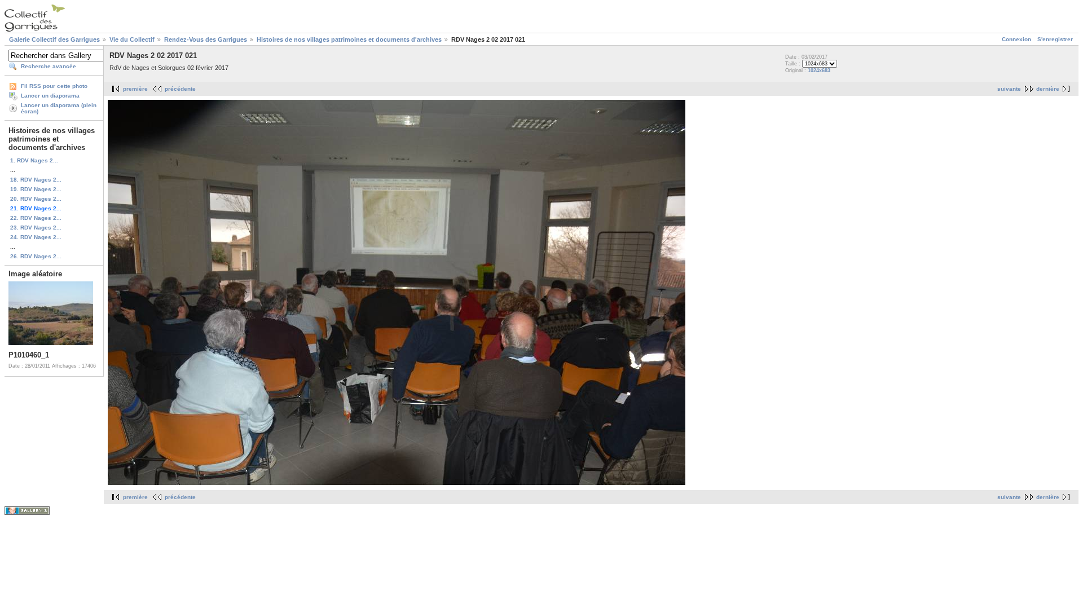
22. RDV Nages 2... (35, 218)
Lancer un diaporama (50, 95)
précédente (180, 89)
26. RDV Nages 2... (35, 256)
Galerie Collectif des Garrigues (54, 39)
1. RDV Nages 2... (34, 160)
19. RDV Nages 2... (35, 189)
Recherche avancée (48, 66)
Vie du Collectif (132, 39)
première (135, 89)
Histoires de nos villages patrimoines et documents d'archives (349, 39)
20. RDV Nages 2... (35, 199)
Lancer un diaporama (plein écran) (58, 108)
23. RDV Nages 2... (35, 227)
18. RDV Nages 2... (35, 179)
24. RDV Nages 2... (35, 237)
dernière (1047, 89)
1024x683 (819, 70)
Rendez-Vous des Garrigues (205, 39)
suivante (1009, 89)
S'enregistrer (1055, 39)
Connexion (1016, 39)
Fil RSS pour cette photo (54, 86)
